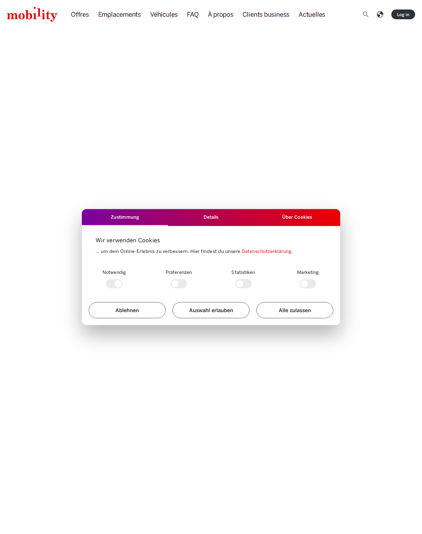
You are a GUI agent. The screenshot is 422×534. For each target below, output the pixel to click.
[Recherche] (367, 14)
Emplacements (119, 14)
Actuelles (312, 14)
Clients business (266, 14)
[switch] (179, 283)
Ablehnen (127, 310)
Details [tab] (211, 217)
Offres (80, 14)
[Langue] (381, 14)
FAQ (193, 14)
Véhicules (164, 14)
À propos (220, 14)
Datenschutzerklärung (266, 251)
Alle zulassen (295, 310)
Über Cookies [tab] (297, 217)
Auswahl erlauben (211, 310)
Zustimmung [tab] (125, 217)
